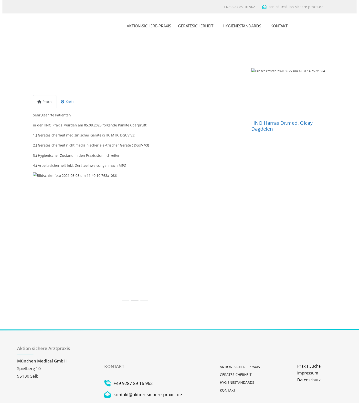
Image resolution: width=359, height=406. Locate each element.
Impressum (307, 373)
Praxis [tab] (47, 101)
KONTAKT (279, 26)
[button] (48, 238)
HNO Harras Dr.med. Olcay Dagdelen (282, 126)
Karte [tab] (70, 101)
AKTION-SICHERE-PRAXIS (149, 26)
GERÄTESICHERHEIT (195, 26)
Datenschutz (308, 380)
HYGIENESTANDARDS (242, 26)
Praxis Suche (309, 366)
